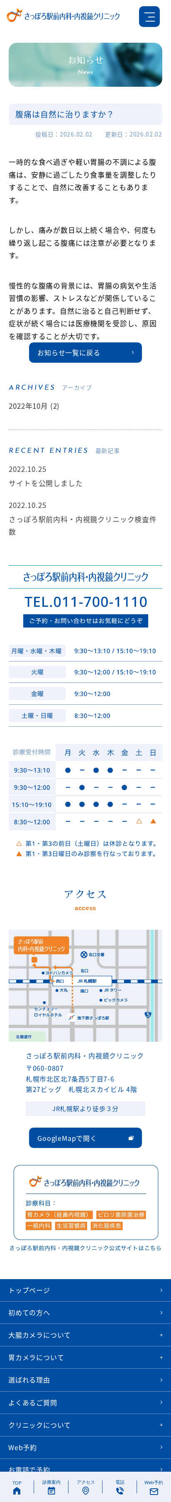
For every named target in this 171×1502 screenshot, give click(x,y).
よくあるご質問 (32, 1402)
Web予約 (22, 1447)
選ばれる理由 (29, 1380)
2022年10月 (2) (34, 406)
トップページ (29, 1290)
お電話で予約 (29, 1470)
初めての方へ (29, 1312)
